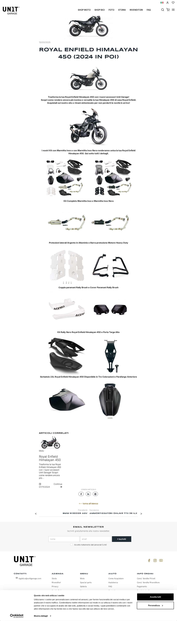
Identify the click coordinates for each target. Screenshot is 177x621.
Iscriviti (122, 539)
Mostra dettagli (41, 616)
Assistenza (113, 582)
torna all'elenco (90, 503)
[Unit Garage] (25, 561)
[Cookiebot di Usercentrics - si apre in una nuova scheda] (16, 616)
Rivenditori (136, 10)
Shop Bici (99, 10)
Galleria (83, 586)
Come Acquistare (115, 578)
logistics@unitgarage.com (30, 578)
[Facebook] (149, 561)
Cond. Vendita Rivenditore (148, 582)
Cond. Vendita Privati (146, 578)
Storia (122, 10)
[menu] (173, 10)
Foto (111, 10)
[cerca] (162, 10)
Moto (41, 450)
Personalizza (154, 605)
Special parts (85, 582)
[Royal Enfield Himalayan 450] (88, 23)
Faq (149, 10)
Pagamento (142, 586)
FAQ (110, 586)
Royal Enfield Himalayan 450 (50, 458)
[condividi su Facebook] (81, 493)
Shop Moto (84, 10)
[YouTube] (160, 561)
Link (104, 545)
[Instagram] (155, 561)
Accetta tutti (155, 597)
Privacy (55, 586)
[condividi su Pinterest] (95, 493)
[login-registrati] (167, 2)
